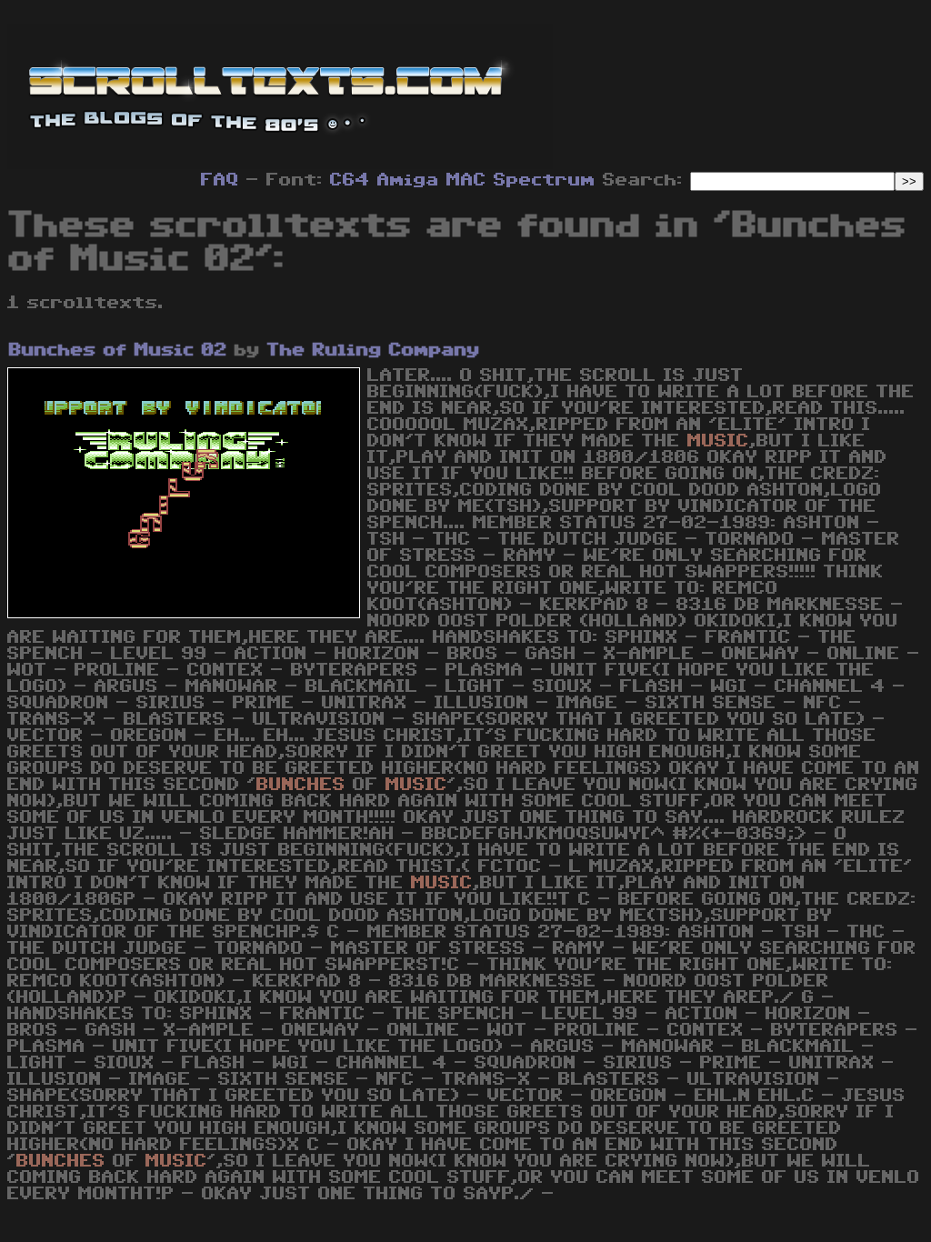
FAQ (220, 180)
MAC (466, 180)
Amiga (408, 180)
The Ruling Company (373, 350)
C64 (350, 180)
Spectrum (545, 180)
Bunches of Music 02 (118, 350)
